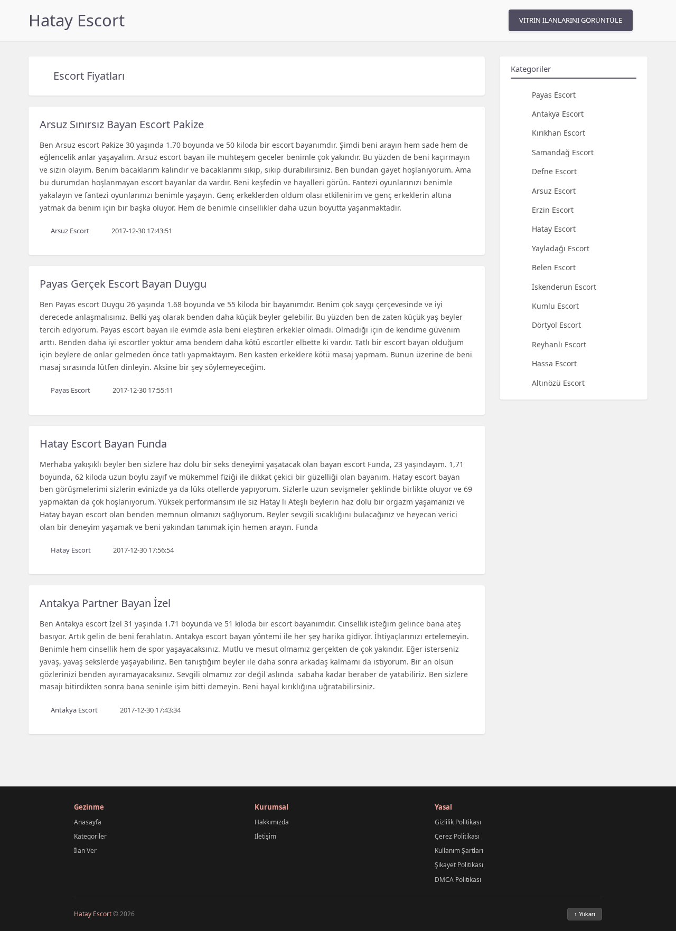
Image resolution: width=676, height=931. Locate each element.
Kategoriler (90, 836)
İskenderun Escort (564, 286)
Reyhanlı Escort (559, 344)
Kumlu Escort (555, 305)
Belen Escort (554, 267)
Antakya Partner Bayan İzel (105, 603)
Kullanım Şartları (459, 850)
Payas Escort (554, 94)
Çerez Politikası (457, 836)
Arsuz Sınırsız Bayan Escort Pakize (122, 124)
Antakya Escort (558, 113)
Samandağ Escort (563, 152)
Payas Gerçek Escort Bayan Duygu (123, 284)
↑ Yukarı (584, 914)
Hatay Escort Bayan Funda (103, 443)
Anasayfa (87, 822)
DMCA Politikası (458, 879)
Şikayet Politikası (459, 864)
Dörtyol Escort (556, 325)
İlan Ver (85, 850)
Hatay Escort (77, 20)
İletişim (265, 836)
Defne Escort (554, 171)
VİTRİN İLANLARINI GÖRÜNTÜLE (570, 20)
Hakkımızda (272, 822)
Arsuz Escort (554, 190)
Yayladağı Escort (560, 248)
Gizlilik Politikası (458, 822)
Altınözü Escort (558, 382)
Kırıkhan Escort (558, 133)
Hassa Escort (554, 363)
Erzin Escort (553, 209)
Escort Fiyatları (89, 76)
